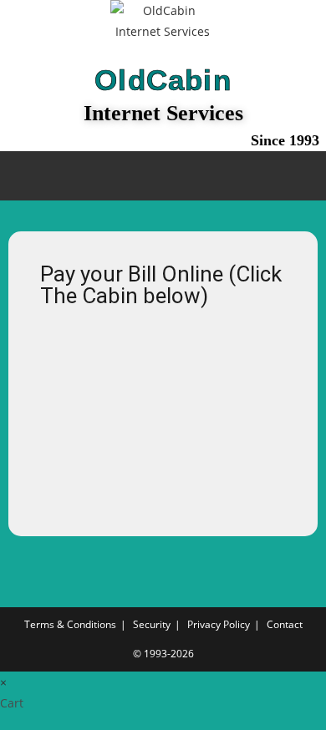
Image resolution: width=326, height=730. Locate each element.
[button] (163, 176)
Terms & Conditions (70, 624)
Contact (285, 624)
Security (152, 624)
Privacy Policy (218, 624)
